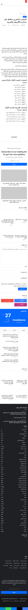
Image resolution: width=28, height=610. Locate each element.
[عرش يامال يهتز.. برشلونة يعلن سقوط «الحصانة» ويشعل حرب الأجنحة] (21, 230)
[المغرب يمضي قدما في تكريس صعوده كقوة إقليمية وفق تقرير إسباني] (14, 551)
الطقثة (11, 565)
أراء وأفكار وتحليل (22, 453)
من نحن (11, 600)
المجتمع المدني (23, 476)
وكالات (25, 531)
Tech (25, 431)
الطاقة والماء (23, 472)
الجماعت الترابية (8, 560)
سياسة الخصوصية (6, 600)
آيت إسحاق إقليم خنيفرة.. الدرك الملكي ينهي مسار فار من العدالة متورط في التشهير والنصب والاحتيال (10, 349)
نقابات (25, 529)
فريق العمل (16, 600)
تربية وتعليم (24, 491)
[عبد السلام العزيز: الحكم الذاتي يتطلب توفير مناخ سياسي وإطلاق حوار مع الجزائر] (7, 375)
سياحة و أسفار (23, 510)
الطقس (24, 474)
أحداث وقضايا (23, 446)
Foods (23, 438)
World (25, 436)
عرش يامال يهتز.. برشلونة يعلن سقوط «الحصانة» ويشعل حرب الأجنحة (21, 237)
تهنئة (25, 495)
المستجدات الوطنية (22, 486)
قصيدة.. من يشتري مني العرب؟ (12, 341)
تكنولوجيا (24, 493)
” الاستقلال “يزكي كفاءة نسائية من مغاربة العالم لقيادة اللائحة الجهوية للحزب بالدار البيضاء (7, 397)
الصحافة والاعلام (23, 565)
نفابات (25, 527)
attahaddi (23, 25)
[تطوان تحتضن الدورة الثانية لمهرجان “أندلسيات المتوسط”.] (23, 540)
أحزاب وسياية (23, 448)
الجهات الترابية (23, 563)
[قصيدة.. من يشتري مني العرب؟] (23, 343)
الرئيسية (24, 13)
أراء (25, 450)
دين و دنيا (24, 506)
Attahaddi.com (23, 598)
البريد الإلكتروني (23, 272)
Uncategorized (23, 433)
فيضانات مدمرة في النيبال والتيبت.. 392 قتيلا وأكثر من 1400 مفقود (21, 382)
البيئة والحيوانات (20, 440)
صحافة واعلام (23, 514)
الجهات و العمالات (8, 563)
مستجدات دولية (23, 525)
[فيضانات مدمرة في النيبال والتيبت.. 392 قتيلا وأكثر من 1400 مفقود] (21, 375)
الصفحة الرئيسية (22, 600)
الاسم (25, 266)
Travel (23, 444)
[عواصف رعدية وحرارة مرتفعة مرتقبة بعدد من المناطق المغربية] (5, 545)
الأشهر (23, 330)
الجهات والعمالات (16, 563)
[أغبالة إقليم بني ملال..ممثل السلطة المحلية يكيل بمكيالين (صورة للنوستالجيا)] (23, 361)
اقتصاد (25, 457)
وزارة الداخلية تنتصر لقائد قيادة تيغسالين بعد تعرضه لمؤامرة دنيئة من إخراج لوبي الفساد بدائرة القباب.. (10, 336)
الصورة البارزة (16, 565)
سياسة (24, 512)
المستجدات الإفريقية (22, 478)
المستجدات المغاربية (22, 484)
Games (23, 442)
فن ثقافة (24, 516)
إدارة (25, 455)
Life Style (24, 429)
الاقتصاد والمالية (23, 461)
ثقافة (25, 497)
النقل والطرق (23, 489)
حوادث (25, 501)
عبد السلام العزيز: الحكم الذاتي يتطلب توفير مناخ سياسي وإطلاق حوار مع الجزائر (7, 382)
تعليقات (4, 330)
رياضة (21, 13)
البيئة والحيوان (23, 463)
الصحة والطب (23, 469)
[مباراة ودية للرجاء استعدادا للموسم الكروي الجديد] (7, 230)
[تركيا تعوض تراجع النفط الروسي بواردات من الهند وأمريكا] (5, 551)
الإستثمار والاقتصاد (22, 459)
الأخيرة (14, 330)
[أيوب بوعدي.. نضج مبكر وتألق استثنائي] (21, 214)
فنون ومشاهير (23, 518)
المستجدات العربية (22, 482)
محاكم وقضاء (23, 522)
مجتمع (25, 520)
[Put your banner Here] (14, 8)
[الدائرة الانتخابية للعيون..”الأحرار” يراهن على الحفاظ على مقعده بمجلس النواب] (23, 551)
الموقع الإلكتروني (24, 278)
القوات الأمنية (5, 565)
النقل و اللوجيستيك (23, 567)
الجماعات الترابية (23, 467)
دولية (25, 503)
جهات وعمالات (23, 499)
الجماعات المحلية (16, 560)
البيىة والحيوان (23, 465)
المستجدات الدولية (22, 480)
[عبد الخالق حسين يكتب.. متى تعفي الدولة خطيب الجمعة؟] (21, 390)
